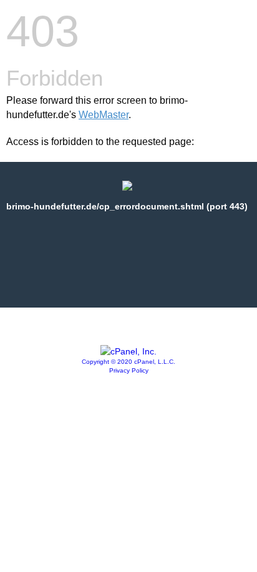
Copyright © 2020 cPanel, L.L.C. (128, 361)
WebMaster (103, 114)
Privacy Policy (128, 370)
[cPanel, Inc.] (128, 351)
